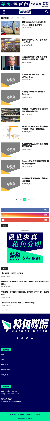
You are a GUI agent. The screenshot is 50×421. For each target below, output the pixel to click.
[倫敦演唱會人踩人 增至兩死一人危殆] (10, 45)
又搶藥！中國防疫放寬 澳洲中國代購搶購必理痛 (35, 110)
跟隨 (45, 215)
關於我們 (29, 415)
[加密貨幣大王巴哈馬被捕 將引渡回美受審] (10, 149)
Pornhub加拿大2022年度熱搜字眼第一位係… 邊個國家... (35, 127)
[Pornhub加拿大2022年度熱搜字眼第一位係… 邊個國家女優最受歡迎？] (10, 132)
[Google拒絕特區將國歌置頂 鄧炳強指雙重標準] (10, 167)
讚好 (45, 210)
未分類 (18, 18)
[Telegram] (27, 338)
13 (21, 199)
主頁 (12, 18)
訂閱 (45, 220)
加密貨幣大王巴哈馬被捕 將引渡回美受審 (35, 145)
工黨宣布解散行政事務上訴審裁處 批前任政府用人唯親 (34, 58)
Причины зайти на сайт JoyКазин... (33, 75)
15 (29, 199)
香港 (2, 354)
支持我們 (37, 415)
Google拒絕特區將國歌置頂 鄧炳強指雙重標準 (35, 162)
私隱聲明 (21, 415)
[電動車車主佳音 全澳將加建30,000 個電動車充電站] (10, 28)
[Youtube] (32, 338)
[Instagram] (22, 338)
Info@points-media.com (10, 394)
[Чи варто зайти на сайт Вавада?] (10, 97)
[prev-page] (2, 310)
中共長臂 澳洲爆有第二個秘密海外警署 (35, 179)
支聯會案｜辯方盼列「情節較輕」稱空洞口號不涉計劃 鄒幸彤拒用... (25, 293)
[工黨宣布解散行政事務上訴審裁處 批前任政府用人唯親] (10, 63)
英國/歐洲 (4, 364)
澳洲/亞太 (4, 375)
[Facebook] (18, 338)
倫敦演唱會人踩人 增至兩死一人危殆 (34, 40)
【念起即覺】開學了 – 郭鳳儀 (12, 273)
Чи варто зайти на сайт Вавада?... (33, 92)
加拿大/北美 (5, 369)
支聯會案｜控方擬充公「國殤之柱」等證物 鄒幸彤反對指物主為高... (25, 282)
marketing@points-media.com (12, 401)
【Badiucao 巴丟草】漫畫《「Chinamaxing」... (19, 302)
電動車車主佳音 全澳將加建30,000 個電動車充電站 (34, 23)
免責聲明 (13, 415)
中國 (2, 359)
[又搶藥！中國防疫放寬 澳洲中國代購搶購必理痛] (10, 115)
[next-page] (5, 310)
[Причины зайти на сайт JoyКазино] (10, 80)
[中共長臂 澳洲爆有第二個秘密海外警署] (10, 184)
